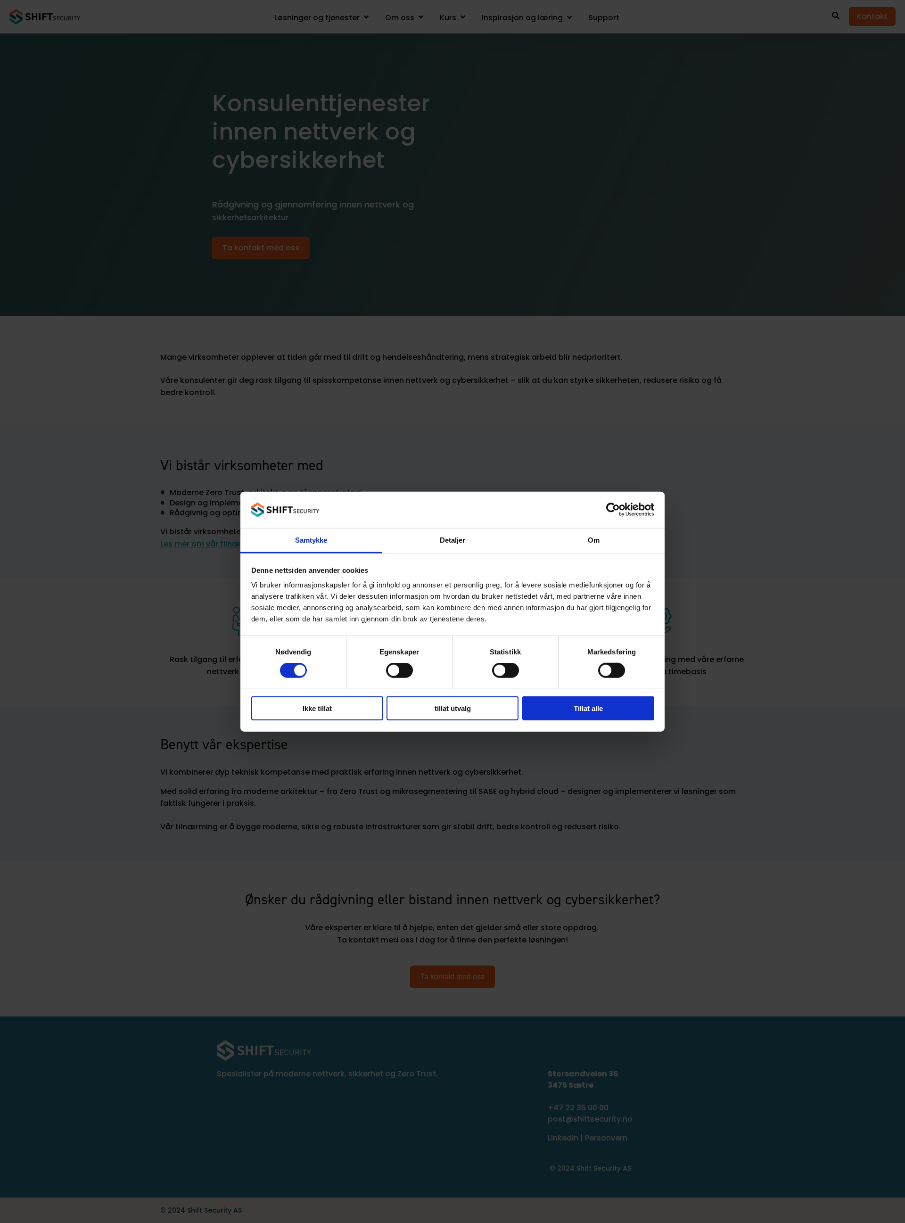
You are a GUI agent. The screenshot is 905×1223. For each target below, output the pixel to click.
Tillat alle (588, 708)
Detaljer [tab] (453, 540)
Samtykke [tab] (311, 540)
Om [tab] (594, 540)
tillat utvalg (453, 708)
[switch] (399, 670)
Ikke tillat (317, 708)
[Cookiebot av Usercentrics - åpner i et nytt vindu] (613, 510)
